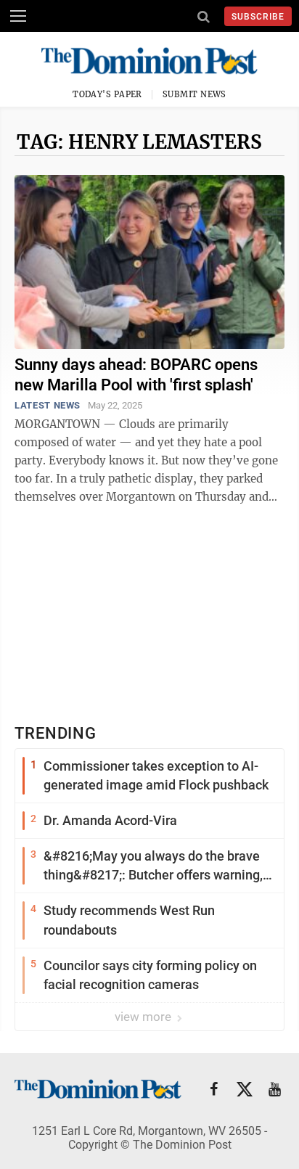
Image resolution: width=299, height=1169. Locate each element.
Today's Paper (107, 94)
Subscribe (258, 17)
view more (144, 1016)
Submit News (194, 94)
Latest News (48, 405)
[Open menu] (18, 16)
